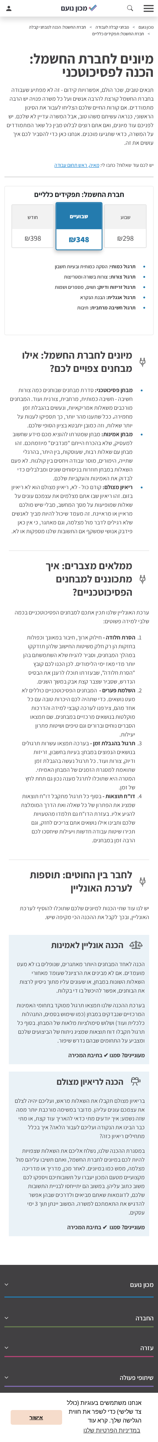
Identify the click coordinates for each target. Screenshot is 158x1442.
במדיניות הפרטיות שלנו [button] (111, 1430)
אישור (36, 1417)
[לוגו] (79, 8)
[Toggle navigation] (149, 8)
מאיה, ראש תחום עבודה (76, 165)
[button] (130, 8)
